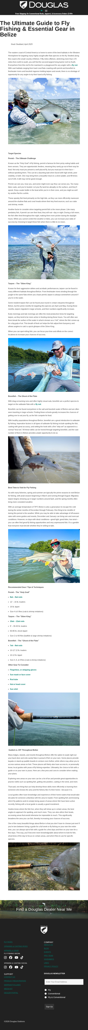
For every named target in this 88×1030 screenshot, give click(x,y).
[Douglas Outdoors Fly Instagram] (6, 958)
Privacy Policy (51, 966)
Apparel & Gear (11, 951)
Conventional (54, 993)
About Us (48, 945)
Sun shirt (14, 689)
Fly (49, 990)
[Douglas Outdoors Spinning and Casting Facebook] (12, 967)
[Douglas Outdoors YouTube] (18, 958)
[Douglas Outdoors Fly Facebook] (12, 958)
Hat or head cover (17, 684)
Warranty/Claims (12, 985)
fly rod (74, 65)
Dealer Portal (11, 993)
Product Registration (15, 981)
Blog (46, 948)
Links (46, 963)
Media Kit (8, 989)
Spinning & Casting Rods (16, 946)
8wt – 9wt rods (16, 597)
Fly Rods (8, 942)
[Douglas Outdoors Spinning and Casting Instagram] (6, 967)
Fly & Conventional (56, 997)
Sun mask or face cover (20, 675)
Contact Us (9, 977)
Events (47, 952)
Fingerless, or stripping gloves (23, 670)
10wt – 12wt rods (17, 621)
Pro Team (48, 956)
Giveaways (49, 959)
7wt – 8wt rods (16, 645)
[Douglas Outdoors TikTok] (23, 958)
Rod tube (14, 679)
